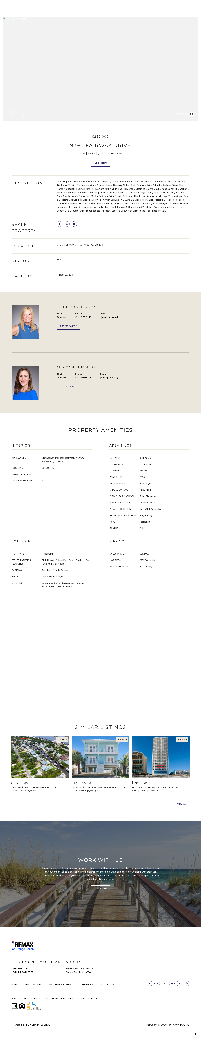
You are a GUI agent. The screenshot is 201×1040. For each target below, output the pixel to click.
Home (14, 984)
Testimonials (86, 984)
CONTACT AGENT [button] (68, 326)
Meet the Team (33, 984)
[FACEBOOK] (149, 983)
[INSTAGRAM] (157, 983)
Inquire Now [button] (100, 163)
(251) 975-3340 (83, 317)
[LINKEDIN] (164, 983)
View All (181, 804)
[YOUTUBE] (172, 983)
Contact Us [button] (100, 888)
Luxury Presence (38, 1024)
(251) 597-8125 (83, 377)
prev (13, 114)
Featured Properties (60, 984)
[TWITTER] (179, 983)
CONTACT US (107, 984)
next (21, 114)
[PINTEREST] (186, 983)
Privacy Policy (179, 1024)
